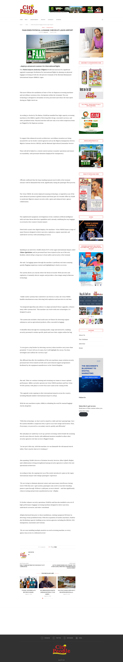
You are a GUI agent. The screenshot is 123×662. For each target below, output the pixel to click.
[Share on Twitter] (52, 547)
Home (21, 19)
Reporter (46, 32)
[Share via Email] (55, 547)
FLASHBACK (50, 19)
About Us (82, 335)
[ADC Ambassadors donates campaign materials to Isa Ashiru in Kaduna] (47, 582)
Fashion (43, 19)
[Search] (102, 20)
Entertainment (34, 19)
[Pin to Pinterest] (54, 547)
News (26, 19)
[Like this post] (49, 547)
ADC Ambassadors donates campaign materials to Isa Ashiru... (47, 592)
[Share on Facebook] (51, 547)
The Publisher (83, 339)
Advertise (58, 19)
